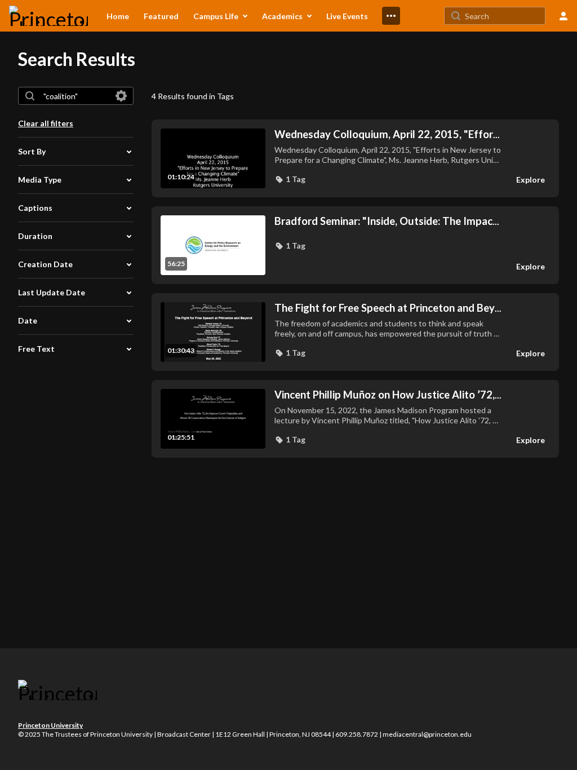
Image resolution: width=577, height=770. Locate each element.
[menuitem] (118, 16)
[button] (289, 179)
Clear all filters (45, 123)
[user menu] (563, 16)
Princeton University (50, 725)
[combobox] (75, 95)
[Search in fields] (121, 96)
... (387, 134)
